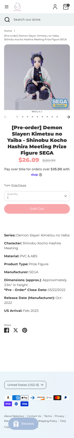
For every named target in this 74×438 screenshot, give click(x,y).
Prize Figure (18, 185)
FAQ (63, 420)
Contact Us (34, 416)
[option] (37, 78)
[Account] (55, 5)
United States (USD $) (23, 385)
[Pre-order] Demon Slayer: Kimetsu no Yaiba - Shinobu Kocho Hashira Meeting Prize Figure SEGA (35, 37)
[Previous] (5, 116)
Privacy (59, 416)
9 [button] (57, 116)
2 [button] (22, 116)
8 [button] (52, 116)
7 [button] (47, 116)
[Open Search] (6, 19)
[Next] (68, 116)
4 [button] (32, 116)
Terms (48, 416)
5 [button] (37, 116)
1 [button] (17, 117)
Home (8, 30)
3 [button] (27, 116)
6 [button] (42, 116)
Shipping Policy (47, 420)
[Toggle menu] (6, 6)
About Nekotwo (14, 416)
